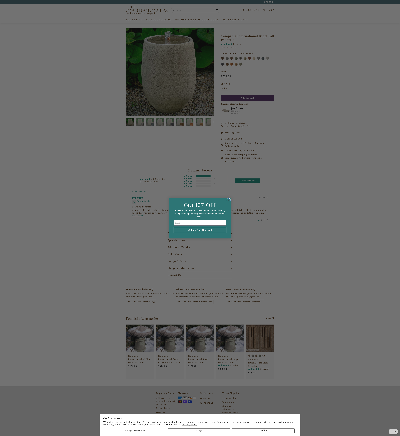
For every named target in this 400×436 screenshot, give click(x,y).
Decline (263, 430)
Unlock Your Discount (200, 230)
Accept (198, 430)
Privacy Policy (189, 424)
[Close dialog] (228, 200)
